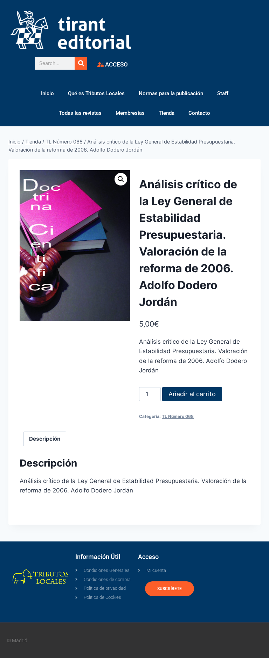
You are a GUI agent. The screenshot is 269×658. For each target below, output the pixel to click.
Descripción (45, 438)
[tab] (45, 439)
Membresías (130, 113)
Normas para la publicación (171, 93)
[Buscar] (81, 63)
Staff (222, 93)
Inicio (47, 93)
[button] (121, 179)
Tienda (166, 113)
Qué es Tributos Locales (96, 93)
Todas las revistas (80, 113)
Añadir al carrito (192, 394)
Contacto (199, 113)
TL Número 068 (178, 416)
